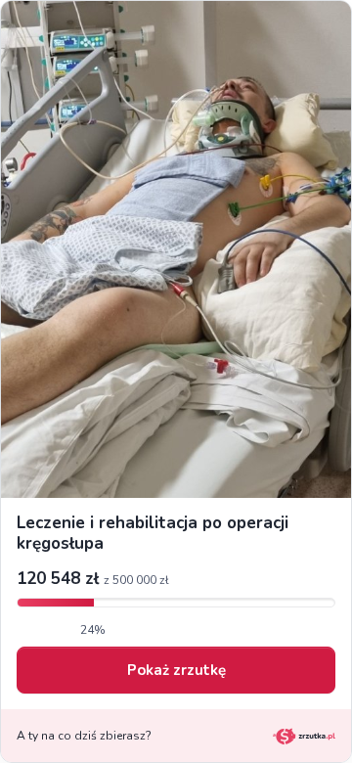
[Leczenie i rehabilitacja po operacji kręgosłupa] (176, 249)
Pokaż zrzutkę (176, 670)
